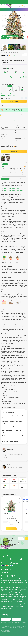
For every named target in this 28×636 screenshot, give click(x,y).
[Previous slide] (1, 47)
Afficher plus (23, 186)
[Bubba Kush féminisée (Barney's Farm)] (14, 25)
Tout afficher (23, 142)
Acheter (11, 528)
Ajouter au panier (14, 101)
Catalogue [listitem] (19, 9)
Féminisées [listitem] (3, 9)
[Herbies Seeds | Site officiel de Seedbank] (7, 5)
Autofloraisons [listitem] (11, 9)
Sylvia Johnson (10, 465)
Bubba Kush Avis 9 (15, 179)
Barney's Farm (17, 120)
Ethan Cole (10, 449)
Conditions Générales (22, 544)
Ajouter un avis (14, 151)
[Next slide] (27, 47)
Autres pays (5, 569)
